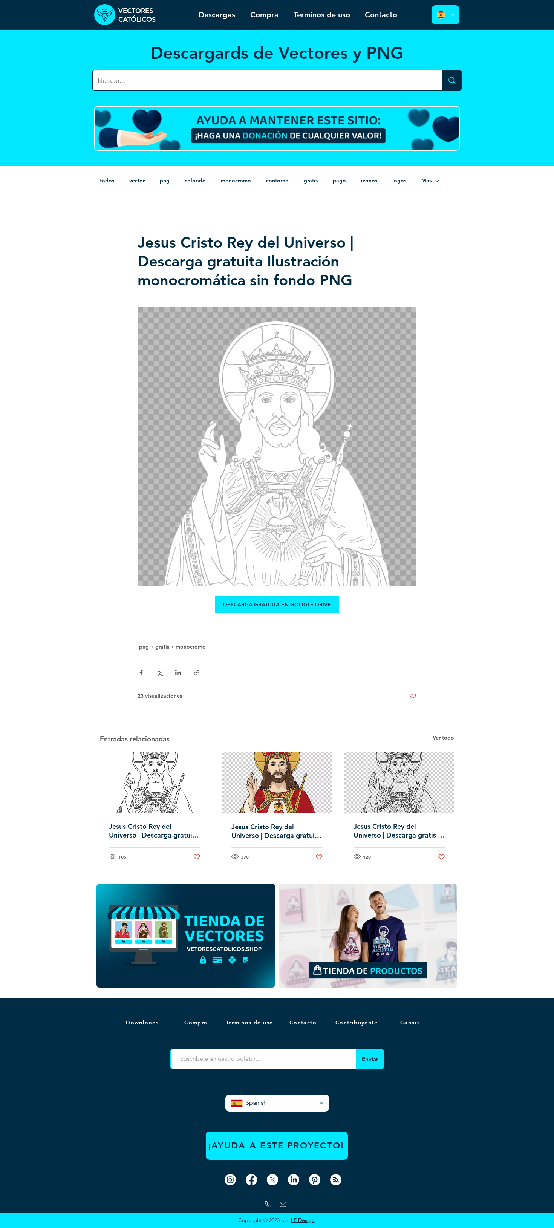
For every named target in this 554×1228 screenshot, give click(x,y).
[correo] (283, 1204)
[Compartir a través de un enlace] (196, 672)
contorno (277, 180)
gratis (311, 180)
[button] (411, 1022)
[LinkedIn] (293, 1179)
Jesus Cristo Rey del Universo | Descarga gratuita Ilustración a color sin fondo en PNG (276, 831)
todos (107, 180)
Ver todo (443, 737)
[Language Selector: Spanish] (445, 14)
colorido (195, 180)
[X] (272, 1179)
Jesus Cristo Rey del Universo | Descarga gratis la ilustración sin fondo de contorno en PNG (399, 830)
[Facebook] (251, 1179)
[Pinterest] (314, 1179)
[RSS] (335, 1179)
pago (339, 180)
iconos (369, 180)
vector (137, 180)
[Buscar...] (451, 80)
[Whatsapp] (267, 1204)
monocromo (236, 180)
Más (426, 180)
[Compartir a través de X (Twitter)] (159, 672)
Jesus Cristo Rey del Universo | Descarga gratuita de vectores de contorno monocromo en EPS (154, 830)
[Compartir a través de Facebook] (141, 672)
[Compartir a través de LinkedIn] (178, 672)
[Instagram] (230, 1179)
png (165, 180)
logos (399, 180)
